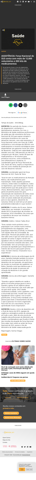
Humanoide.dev (26, 455)
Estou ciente (22, 469)
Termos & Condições (20, 451)
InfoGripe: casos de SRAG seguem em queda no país (17, 373)
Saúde (3, 51)
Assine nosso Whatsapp (12, 417)
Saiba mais (8, 397)
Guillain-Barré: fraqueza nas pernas (14, 377)
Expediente (29, 451)
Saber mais (29, 469)
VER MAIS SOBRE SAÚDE (18, 380)
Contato (5, 442)
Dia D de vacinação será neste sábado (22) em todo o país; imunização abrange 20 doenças (17, 368)
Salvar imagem (5, 97)
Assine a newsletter (11, 413)
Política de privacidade (7, 451)
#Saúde (4, 334)
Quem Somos (6, 437)
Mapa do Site (6, 440)
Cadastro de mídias (22, 397)
